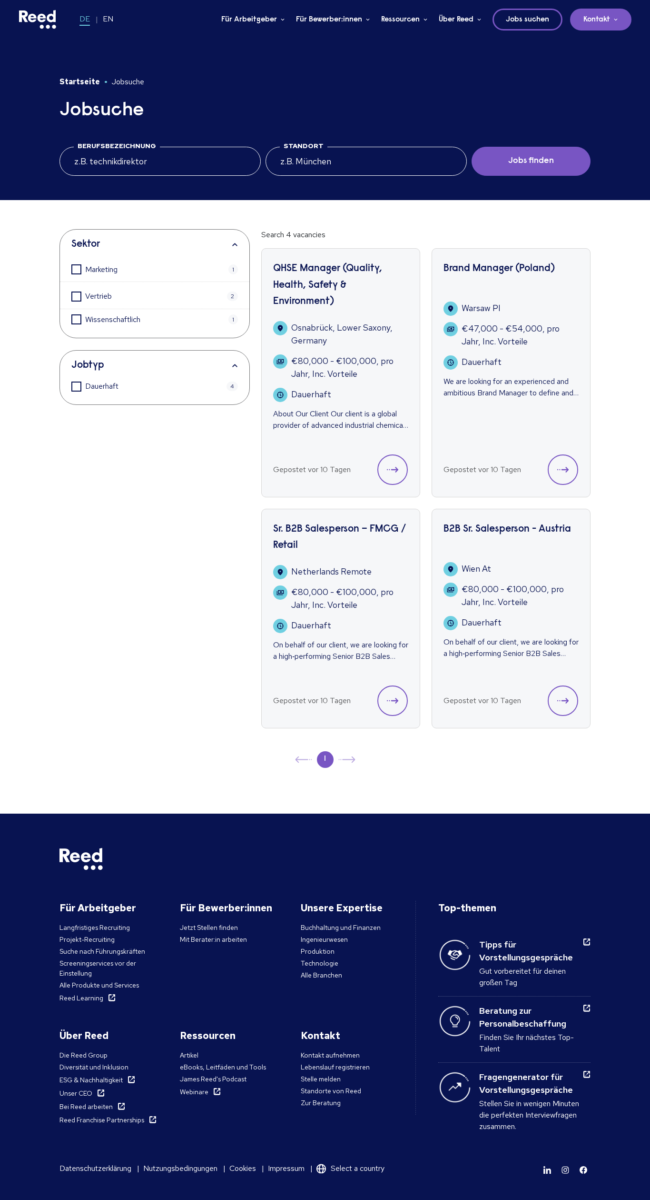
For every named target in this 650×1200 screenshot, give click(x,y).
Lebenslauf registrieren (335, 1067)
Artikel (189, 1055)
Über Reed (456, 19)
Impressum (286, 1168)
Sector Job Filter (154, 245)
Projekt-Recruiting (87, 939)
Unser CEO (75, 1093)
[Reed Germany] (38, 19)
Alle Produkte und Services (99, 985)
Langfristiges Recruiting (94, 927)
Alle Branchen (321, 975)
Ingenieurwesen (324, 939)
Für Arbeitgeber (249, 19)
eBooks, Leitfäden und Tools (223, 1067)
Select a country (357, 1168)
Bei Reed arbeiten (86, 1106)
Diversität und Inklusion (93, 1067)
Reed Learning (81, 998)
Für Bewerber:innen (329, 19)
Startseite (79, 82)
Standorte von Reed (331, 1091)
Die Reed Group (83, 1055)
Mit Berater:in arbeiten (213, 939)
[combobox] (366, 161)
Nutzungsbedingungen (180, 1168)
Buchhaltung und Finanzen (341, 927)
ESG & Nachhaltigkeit (91, 1080)
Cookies (242, 1168)
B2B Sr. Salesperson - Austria (507, 529)
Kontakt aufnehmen (330, 1055)
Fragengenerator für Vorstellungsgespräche (526, 1083)
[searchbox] (160, 161)
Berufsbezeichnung (117, 145)
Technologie (319, 963)
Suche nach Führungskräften (102, 951)
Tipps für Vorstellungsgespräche (526, 951)
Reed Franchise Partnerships (101, 1120)
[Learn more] (547, 1170)
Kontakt (596, 19)
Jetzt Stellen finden (209, 927)
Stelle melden (321, 1079)
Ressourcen (400, 19)
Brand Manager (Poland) (499, 269)
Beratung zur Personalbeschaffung (522, 1017)
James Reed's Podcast (213, 1079)
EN (108, 19)
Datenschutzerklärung (95, 1168)
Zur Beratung (321, 1103)
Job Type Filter (154, 366)
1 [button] (325, 759)
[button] (392, 469)
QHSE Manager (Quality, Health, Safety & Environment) (327, 285)
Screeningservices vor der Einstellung (97, 968)
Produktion (318, 951)
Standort (304, 145)
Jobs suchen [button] (527, 19)
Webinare (194, 1092)
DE (84, 19)
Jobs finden (531, 161)
